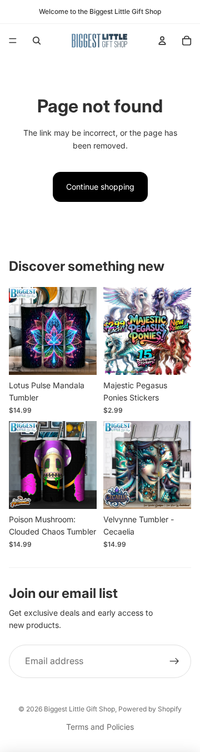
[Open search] (36, 40)
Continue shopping (100, 186)
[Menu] (13, 40)
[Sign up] (174, 661)
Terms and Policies (100, 726)
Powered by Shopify (150, 709)
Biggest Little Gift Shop (79, 709)
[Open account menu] (162, 40)
